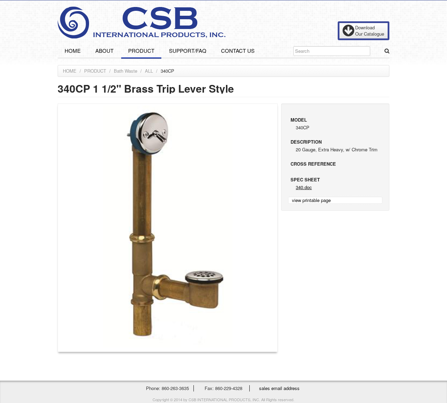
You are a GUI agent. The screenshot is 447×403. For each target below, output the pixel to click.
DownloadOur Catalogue (369, 30)
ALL (149, 70)
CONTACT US (238, 50)
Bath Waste (125, 70)
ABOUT (104, 50)
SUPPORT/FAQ (187, 50)
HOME (73, 50)
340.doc (304, 187)
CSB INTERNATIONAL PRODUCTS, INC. (142, 22)
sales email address (279, 388)
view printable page (311, 200)
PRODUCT (141, 50)
